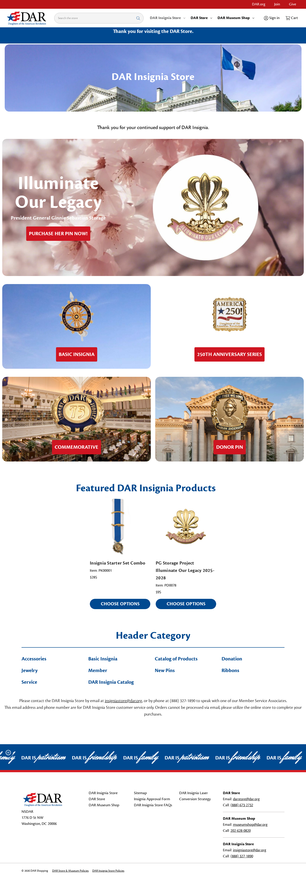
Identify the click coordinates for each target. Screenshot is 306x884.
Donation (232, 659)
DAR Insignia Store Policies (108, 871)
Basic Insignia (102, 659)
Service (29, 682)
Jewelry (30, 670)
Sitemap (140, 793)
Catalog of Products (176, 659)
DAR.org (258, 4)
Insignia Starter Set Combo (117, 563)
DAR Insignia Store (165, 17)
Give (292, 4)
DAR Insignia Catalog (111, 682)
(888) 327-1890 (242, 856)
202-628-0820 (241, 830)
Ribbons (230, 670)
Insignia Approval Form (152, 799)
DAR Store (199, 17)
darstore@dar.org (246, 799)
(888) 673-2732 (242, 805)
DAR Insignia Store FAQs (153, 805)
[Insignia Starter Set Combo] (120, 526)
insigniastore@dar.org (123, 700)
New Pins (165, 670)
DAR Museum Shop (234, 17)
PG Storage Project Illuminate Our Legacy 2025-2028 (185, 570)
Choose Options (120, 604)
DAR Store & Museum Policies (70, 871)
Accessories (34, 659)
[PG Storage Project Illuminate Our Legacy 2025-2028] (185, 526)
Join (277, 4)
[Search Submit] (138, 18)
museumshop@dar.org (250, 824)
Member (97, 670)
